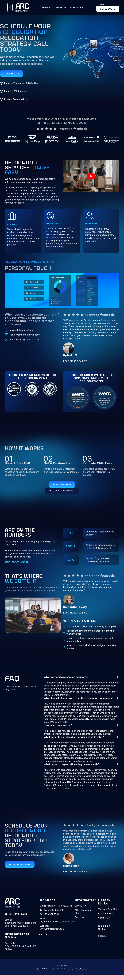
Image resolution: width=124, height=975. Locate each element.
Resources (76, 7)
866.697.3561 (57, 910)
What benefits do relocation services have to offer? (74, 737)
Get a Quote (107, 9)
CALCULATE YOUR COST (62, 490)
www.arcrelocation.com (52, 929)
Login (100, 4)
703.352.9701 (65, 905)
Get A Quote (11, 73)
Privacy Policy (105, 913)
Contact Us (104, 917)
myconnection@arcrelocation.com (57, 921)
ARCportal (62, 965)
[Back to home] (17, 7)
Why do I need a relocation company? (66, 677)
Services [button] (61, 7)
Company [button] (46, 7)
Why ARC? (80, 905)
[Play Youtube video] (91, 176)
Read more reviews (75, 361)
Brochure (80, 917)
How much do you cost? (58, 725)
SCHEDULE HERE (62, 484)
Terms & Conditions (108, 909)
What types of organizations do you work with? (71, 764)
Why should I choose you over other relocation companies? (78, 698)
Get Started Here (20, 864)
